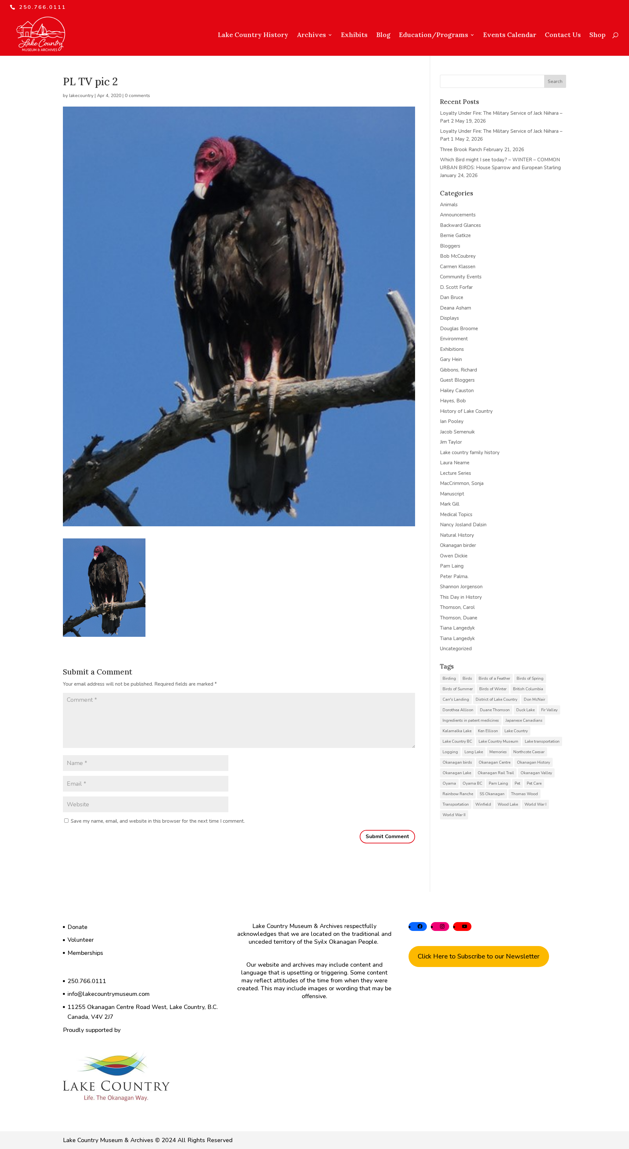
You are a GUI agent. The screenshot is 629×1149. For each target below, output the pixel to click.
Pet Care (534, 783)
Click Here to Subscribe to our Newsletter (479, 956)
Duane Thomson (495, 710)
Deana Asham (455, 308)
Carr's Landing (456, 699)
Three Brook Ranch (461, 149)
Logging (450, 752)
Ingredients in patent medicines (471, 720)
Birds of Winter (492, 689)
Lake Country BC (457, 741)
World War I (535, 804)
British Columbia (528, 689)
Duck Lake (525, 710)
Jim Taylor (451, 442)
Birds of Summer (458, 689)
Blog (383, 35)
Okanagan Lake (457, 773)
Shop (597, 35)
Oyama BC (472, 783)
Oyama (449, 783)
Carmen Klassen (457, 266)
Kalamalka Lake (457, 731)
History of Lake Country (466, 411)
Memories (498, 752)
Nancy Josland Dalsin (463, 524)
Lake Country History (253, 35)
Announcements (458, 215)
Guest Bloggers (457, 380)
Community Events (461, 276)
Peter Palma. (454, 576)
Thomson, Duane (458, 618)
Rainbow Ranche (458, 793)
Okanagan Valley (536, 773)
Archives (311, 35)
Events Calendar (509, 35)
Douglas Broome (459, 328)
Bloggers (450, 246)
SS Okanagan (492, 793)
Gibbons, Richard (458, 370)
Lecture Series (455, 473)
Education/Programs (433, 35)
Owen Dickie (453, 556)
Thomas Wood (524, 793)
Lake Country (516, 731)
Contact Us (563, 35)
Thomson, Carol (457, 607)
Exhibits (354, 35)
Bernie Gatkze (455, 235)
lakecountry (81, 95)
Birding (449, 678)
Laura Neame (454, 462)
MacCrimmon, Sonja (462, 483)
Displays (449, 318)
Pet (517, 783)
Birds (467, 678)
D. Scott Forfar (456, 287)
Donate (77, 927)
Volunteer (80, 940)
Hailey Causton (457, 390)
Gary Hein (451, 359)
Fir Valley (549, 710)
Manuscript (452, 494)
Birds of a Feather (494, 678)
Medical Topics (456, 514)
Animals (449, 204)
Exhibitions (452, 349)
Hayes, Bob (453, 400)
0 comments (137, 95)
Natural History (457, 535)
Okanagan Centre (494, 762)
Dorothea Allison (458, 710)
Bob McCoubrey (458, 256)
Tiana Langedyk (457, 628)
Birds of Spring (530, 678)
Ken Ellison (488, 731)
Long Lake (474, 752)
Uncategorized (456, 648)
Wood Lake (508, 804)
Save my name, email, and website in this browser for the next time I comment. (158, 821)
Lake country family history (470, 452)
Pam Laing (452, 566)
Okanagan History (533, 762)
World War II (454, 814)
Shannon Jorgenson (461, 586)
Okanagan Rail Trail (496, 773)
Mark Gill (449, 504)
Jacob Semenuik (457, 432)
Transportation (456, 804)
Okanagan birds (457, 762)
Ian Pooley (452, 421)
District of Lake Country (496, 699)
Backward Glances (460, 225)
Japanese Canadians (524, 720)
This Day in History (461, 597)
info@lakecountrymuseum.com (108, 994)
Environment (454, 338)
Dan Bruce (451, 297)
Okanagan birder (458, 545)
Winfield (483, 804)
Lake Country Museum (498, 741)
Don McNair (534, 699)
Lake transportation (542, 741)
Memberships (85, 953)
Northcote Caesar (528, 752)
